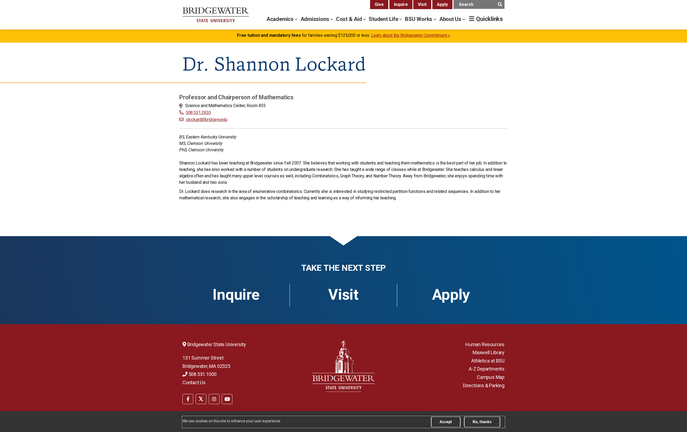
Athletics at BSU (488, 361)
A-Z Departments (487, 369)
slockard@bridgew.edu (206, 119)
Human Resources (485, 344)
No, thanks (482, 422)
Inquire (401, 4)
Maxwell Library (489, 352)
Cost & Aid (349, 19)
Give (379, 4)
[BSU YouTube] (227, 399)
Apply (442, 4)
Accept (446, 422)
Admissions (316, 19)
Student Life (384, 19)
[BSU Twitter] (201, 399)
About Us (451, 19)
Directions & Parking (484, 385)
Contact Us (194, 382)
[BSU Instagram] (214, 399)
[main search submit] (499, 4)
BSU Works (419, 19)
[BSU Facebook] (187, 399)
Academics (280, 19)
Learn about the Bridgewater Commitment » (410, 35)
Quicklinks (489, 19)
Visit (422, 4)
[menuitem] (187, 398)
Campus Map (491, 377)
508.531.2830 (198, 112)
